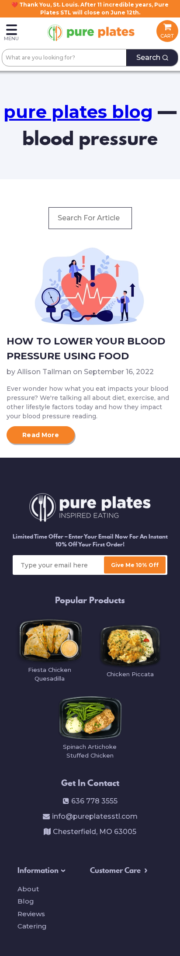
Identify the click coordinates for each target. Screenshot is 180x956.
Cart (167, 36)
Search (148, 57)
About (28, 889)
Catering (32, 926)
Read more (40, 435)
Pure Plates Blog (78, 111)
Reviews (31, 914)
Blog (25, 901)
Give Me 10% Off (135, 565)
